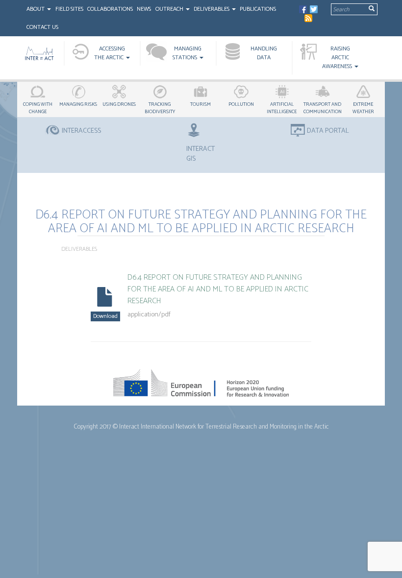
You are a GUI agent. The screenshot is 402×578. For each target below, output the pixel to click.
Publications (258, 9)
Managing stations (187, 53)
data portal (328, 131)
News (144, 9)
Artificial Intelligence (282, 108)
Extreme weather (363, 108)
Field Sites (69, 9)
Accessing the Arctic (109, 53)
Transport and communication (322, 108)
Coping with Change (37, 108)
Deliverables (212, 9)
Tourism (200, 104)
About (36, 9)
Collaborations (110, 9)
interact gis (200, 154)
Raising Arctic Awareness (337, 57)
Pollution (241, 104)
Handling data (264, 53)
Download (105, 316)
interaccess (81, 131)
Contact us (42, 27)
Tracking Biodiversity (160, 108)
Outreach (170, 9)
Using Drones (119, 104)
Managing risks (78, 104)
